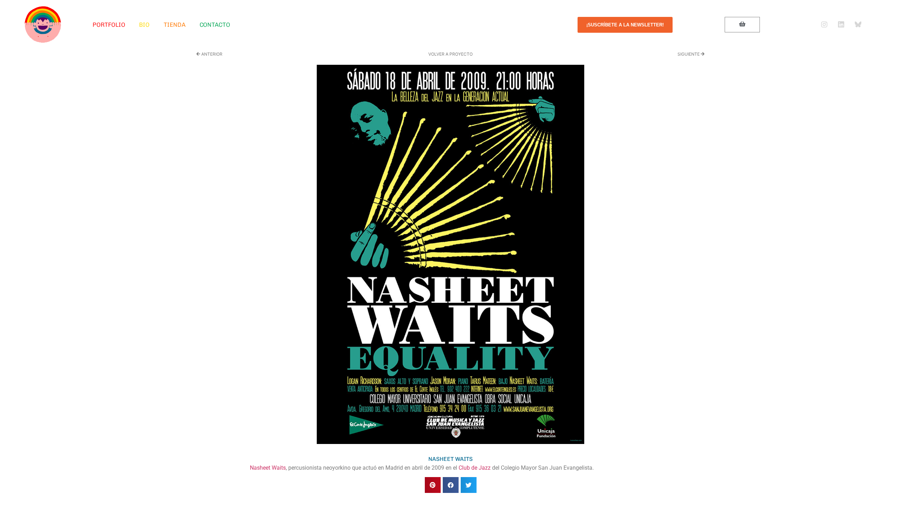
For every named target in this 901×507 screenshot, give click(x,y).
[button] (433, 485)
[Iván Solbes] (43, 24)
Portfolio (109, 24)
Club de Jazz (475, 467)
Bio (144, 24)
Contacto (215, 24)
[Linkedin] (841, 24)
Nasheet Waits (268, 467)
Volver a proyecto (450, 54)
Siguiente (689, 54)
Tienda (174, 24)
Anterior (211, 54)
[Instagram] (824, 24)
